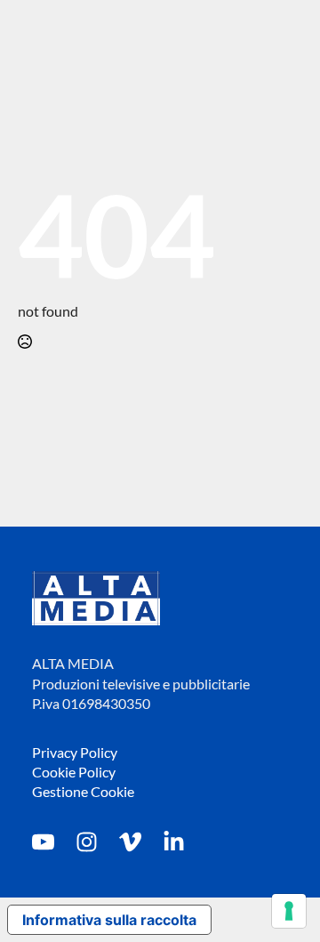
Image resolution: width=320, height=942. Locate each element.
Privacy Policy (74, 752)
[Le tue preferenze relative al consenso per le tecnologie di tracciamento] (289, 911)
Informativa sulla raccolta (109, 920)
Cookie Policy (74, 771)
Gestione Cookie (83, 791)
